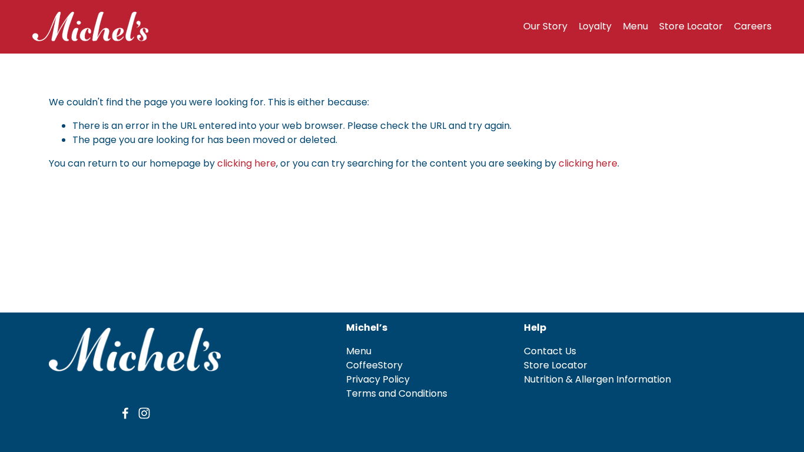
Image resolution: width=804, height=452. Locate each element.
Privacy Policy (378, 379)
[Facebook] (125, 413)
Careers (753, 26)
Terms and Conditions (396, 393)
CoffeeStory (374, 365)
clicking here (246, 163)
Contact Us (550, 351)
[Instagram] (144, 413)
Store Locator (691, 26)
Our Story (545, 26)
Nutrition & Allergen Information (597, 379)
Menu (635, 26)
